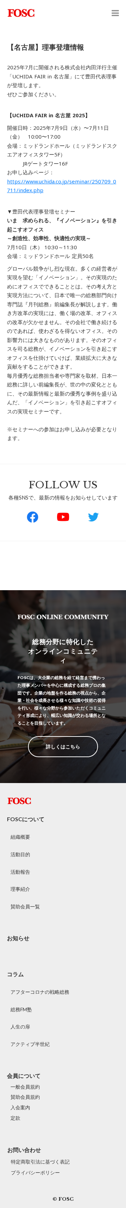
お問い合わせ (24, 1149)
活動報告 (20, 872)
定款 (15, 1118)
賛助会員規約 (25, 1097)
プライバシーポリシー (35, 1172)
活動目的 (20, 854)
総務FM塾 (21, 1009)
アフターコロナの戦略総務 (39, 992)
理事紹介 (20, 889)
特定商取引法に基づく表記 (40, 1162)
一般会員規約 (25, 1087)
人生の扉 (20, 1026)
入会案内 (20, 1107)
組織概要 (20, 837)
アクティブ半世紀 (30, 1044)
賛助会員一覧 (25, 906)
